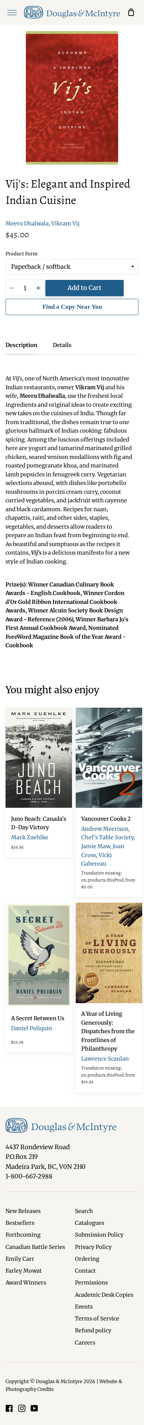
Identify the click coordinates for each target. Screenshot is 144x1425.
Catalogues (89, 1223)
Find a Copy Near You (72, 306)
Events (84, 1306)
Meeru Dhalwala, (28, 223)
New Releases (23, 1211)
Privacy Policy (93, 1247)
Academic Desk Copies (104, 1295)
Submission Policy (99, 1234)
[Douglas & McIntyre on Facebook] (9, 1408)
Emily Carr (20, 1259)
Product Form (22, 254)
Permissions (91, 1282)
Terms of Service (97, 1318)
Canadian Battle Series (35, 1247)
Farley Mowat (24, 1270)
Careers (85, 1342)
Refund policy (93, 1330)
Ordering (87, 1259)
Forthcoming (23, 1234)
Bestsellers (20, 1223)
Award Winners (26, 1282)
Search (84, 1211)
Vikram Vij (65, 223)
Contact (85, 1270)
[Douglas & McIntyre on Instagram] (21, 1408)
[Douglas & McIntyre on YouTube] (34, 1408)
